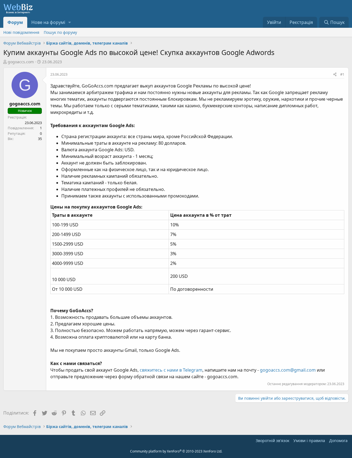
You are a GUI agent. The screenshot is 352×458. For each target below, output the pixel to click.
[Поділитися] (334, 74)
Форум (15, 22)
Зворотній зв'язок (272, 440)
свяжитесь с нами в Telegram (171, 370)
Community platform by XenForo (176, 451)
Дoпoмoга (338, 440)
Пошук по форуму (60, 32)
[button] (70, 22)
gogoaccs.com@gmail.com (288, 370)
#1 (342, 74)
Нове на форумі (48, 22)
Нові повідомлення (21, 32)
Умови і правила (309, 440)
